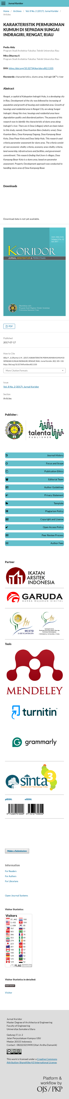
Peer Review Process (52, 535)
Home (6, 11)
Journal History (55, 455)
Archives (17, 11)
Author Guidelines (53, 487)
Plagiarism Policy (54, 511)
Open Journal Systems (16, 895)
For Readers (11, 871)
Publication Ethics (53, 471)
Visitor (8, 992)
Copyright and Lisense (51, 519)
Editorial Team (55, 479)
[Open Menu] (3, 3)
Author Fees (57, 543)
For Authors (10, 876)
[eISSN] (35, 813)
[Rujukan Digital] (34, 603)
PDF (10, 326)
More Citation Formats (17, 370)
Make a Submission (17, 851)
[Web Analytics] (10, 986)
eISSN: (28, 799)
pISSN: (8, 799)
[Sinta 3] (31, 790)
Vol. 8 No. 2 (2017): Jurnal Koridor (42, 11)
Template (58, 503)
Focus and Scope (54, 463)
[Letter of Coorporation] (30, 583)
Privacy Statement (53, 495)
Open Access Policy (53, 527)
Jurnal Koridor (15, 3)
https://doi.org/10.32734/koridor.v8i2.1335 (31, 68)
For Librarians (11, 881)
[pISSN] (15, 813)
